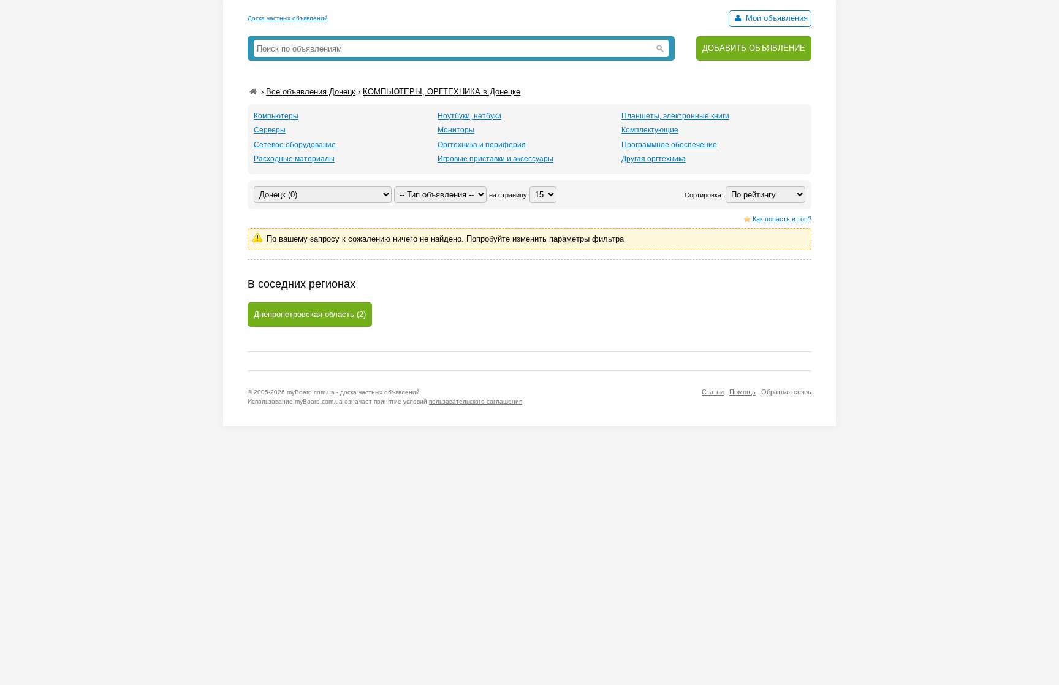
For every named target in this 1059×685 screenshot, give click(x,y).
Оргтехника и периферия (482, 144)
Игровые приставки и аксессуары (495, 159)
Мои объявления (775, 18)
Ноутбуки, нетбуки (469, 116)
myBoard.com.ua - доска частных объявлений (353, 392)
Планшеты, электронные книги (675, 116)
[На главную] (253, 91)
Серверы (270, 130)
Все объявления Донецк (310, 91)
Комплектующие (649, 130)
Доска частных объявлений (288, 18)
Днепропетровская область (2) (310, 314)
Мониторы (456, 130)
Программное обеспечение (669, 144)
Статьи (713, 392)
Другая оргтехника (653, 159)
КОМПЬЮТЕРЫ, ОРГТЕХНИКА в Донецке (441, 91)
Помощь (742, 392)
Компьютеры (276, 116)
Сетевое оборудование (295, 144)
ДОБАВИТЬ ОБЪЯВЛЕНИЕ (753, 48)
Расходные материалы (294, 159)
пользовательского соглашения (475, 401)
